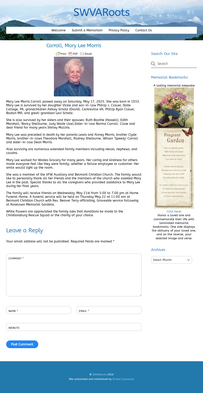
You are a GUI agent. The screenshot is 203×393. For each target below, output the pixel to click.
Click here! (174, 211)
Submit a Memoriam (87, 30)
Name (13, 310)
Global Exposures (123, 379)
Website (14, 327)
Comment (16, 258)
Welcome (58, 30)
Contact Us (143, 30)
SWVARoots (99, 374)
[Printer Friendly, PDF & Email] (74, 54)
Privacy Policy (119, 30)
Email (84, 310)
